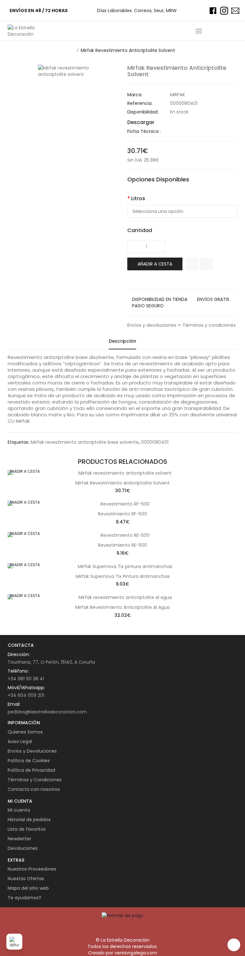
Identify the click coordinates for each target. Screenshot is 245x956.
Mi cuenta (19, 810)
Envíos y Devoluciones (32, 751)
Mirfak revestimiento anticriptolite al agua (122, 607)
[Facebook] (213, 11)
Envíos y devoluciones (151, 325)
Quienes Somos (25, 732)
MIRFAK (177, 94)
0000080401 (154, 442)
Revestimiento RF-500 (122, 514)
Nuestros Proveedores (32, 869)
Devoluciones (23, 848)
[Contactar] (235, 11)
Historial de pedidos (29, 819)
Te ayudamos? (24, 897)
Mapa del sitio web (28, 888)
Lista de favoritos (27, 829)
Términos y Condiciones (35, 780)
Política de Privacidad (31, 770)
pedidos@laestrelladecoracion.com (47, 712)
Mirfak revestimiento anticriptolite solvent (128, 50)
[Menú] (199, 31)
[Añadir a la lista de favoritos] (192, 264)
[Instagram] (224, 11)
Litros (138, 198)
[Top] (233, 944)
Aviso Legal (20, 741)
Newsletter (19, 839)
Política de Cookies (29, 760)
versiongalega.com (136, 953)
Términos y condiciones (209, 325)
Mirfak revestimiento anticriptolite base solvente (85, 442)
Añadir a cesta (154, 264)
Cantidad (139, 230)
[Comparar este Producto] (206, 264)
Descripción (122, 341)
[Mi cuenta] (222, 31)
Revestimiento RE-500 (122, 545)
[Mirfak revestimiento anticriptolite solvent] (78, 71)
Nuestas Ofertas (26, 878)
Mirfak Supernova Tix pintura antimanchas (123, 576)
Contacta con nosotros (34, 789)
